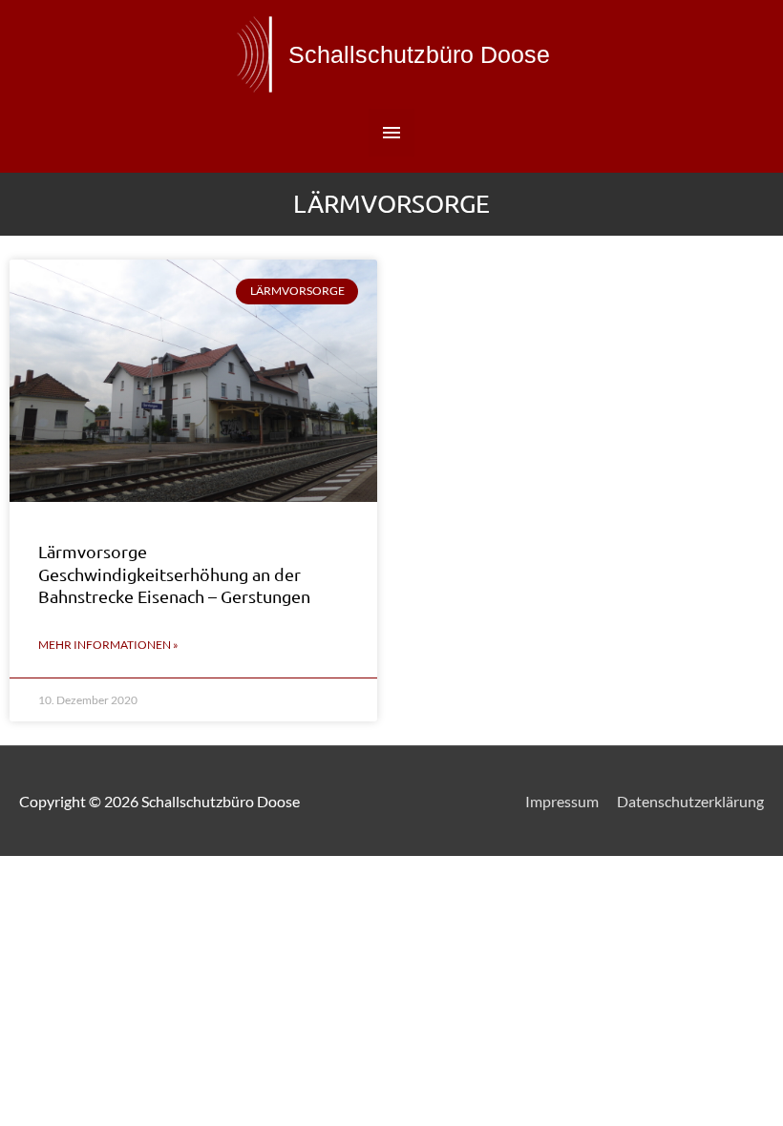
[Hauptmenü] (391, 132)
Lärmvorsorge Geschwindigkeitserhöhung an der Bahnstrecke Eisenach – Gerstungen (174, 573)
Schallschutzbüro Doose (419, 54)
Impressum (562, 801)
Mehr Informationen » (108, 644)
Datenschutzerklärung (690, 801)
